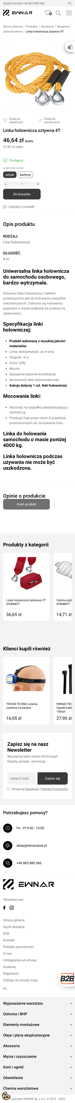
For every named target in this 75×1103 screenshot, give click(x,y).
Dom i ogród (13, 1067)
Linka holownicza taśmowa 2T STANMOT (26, 602)
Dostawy (9, 967)
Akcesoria (47, 26)
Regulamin (32, 789)
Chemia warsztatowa (20, 1088)
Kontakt (9, 940)
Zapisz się (52, 778)
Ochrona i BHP (15, 1014)
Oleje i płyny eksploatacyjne (26, 1035)
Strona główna (12, 26)
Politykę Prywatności (54, 789)
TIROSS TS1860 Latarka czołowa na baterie (22, 705)
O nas (7, 953)
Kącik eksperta (14, 927)
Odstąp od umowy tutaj (20, 980)
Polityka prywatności (18, 947)
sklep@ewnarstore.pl (31, 846)
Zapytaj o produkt (21, 207)
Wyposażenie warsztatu (23, 1003)
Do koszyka (21, 194)
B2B (6, 933)
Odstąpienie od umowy (20, 960)
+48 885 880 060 (34, 3)
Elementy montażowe (21, 1024)
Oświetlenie (13, 1077)
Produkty (32, 26)
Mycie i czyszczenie (19, 1056)
